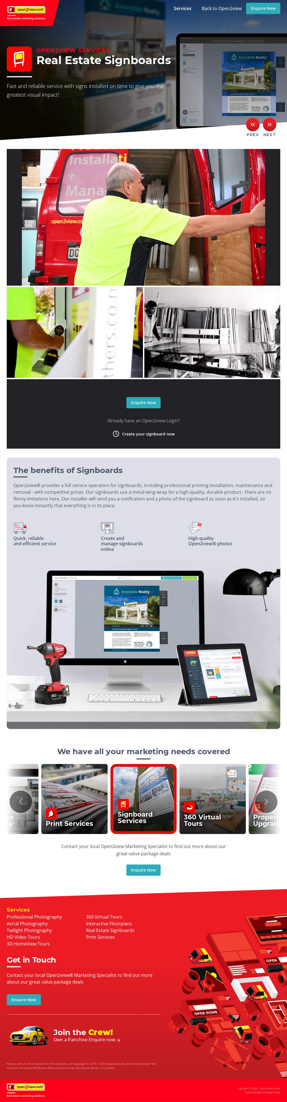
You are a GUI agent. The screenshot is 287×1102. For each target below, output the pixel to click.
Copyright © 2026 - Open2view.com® (258, 1090)
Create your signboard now (148, 434)
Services (182, 8)
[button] (21, 802)
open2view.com (29, 13)
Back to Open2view (222, 8)
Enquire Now (263, 8)
